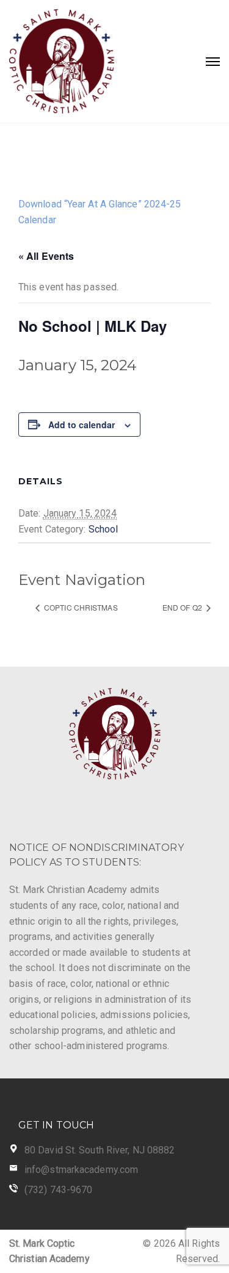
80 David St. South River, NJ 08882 (99, 1150)
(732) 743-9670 (58, 1190)
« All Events (46, 256)
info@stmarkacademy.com (81, 1169)
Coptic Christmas (80, 607)
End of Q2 (183, 607)
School (103, 529)
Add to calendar (81, 424)
